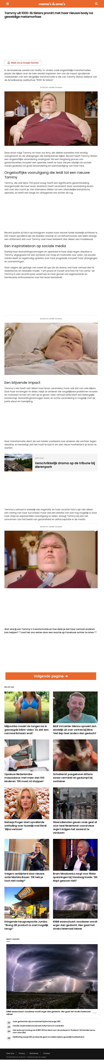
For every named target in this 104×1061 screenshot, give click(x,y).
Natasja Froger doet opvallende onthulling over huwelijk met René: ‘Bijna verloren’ (25, 825)
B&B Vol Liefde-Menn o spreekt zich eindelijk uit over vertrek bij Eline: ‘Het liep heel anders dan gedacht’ (75, 729)
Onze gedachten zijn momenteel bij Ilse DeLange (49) (36, 1021)
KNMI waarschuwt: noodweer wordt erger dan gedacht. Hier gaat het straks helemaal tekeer (75, 925)
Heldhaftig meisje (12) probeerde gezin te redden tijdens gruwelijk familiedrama (48, 1037)
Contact (46, 1053)
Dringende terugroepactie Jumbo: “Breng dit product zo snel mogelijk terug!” (26, 925)
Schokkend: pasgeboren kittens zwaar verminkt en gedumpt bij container (73, 777)
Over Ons (10, 1053)
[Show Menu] (7, 4)
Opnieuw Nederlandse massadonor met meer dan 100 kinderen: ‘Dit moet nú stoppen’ (24, 777)
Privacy (22, 1053)
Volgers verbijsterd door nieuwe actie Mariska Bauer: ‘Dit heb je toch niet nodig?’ (24, 877)
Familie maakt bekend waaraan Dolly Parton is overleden (38, 1025)
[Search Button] (96, 4)
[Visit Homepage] (51, 3)
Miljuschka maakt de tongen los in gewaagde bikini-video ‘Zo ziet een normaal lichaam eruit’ (26, 729)
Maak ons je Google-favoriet (24, 63)
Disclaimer (34, 1053)
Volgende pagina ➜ (51, 676)
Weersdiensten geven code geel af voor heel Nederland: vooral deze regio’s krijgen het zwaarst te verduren (75, 827)
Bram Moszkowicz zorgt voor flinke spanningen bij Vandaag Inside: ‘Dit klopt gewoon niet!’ (75, 877)
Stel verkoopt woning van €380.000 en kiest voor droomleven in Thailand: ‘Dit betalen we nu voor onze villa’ (54, 1031)
